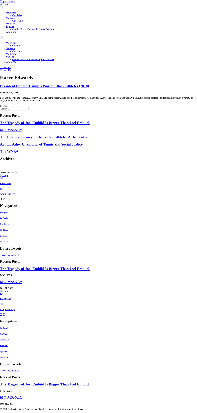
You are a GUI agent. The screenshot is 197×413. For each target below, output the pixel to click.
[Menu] (1, 7)
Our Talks (17, 15)
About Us (11, 32)
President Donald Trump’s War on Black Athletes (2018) (44, 86)
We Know (11, 23)
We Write (10, 18)
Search (3, 105)
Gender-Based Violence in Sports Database (33, 29)
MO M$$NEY (11, 130)
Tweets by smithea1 (9, 255)
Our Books (17, 21)
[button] (1, 199)
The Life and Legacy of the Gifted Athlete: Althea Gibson (45, 137)
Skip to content (7, 1)
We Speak (11, 12)
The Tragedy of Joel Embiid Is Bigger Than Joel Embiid (45, 123)
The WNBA (9, 152)
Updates (10, 26)
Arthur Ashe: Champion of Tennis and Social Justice (41, 144)
